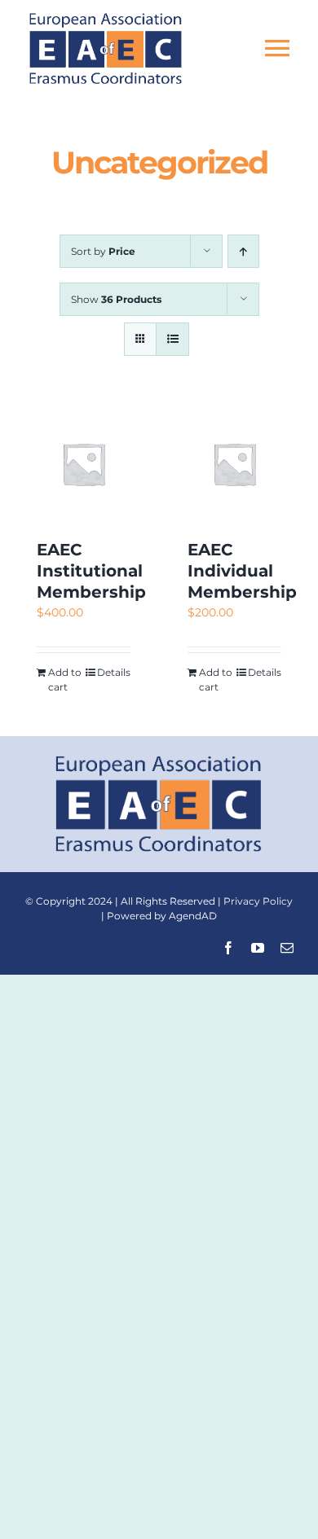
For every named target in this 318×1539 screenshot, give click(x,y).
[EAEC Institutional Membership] (83, 464)
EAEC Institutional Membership (91, 571)
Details (113, 672)
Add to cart (65, 679)
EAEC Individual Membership (242, 571)
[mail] (287, 947)
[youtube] (257, 947)
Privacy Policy (258, 901)
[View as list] (172, 339)
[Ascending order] (243, 251)
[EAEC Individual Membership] (234, 464)
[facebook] (228, 947)
